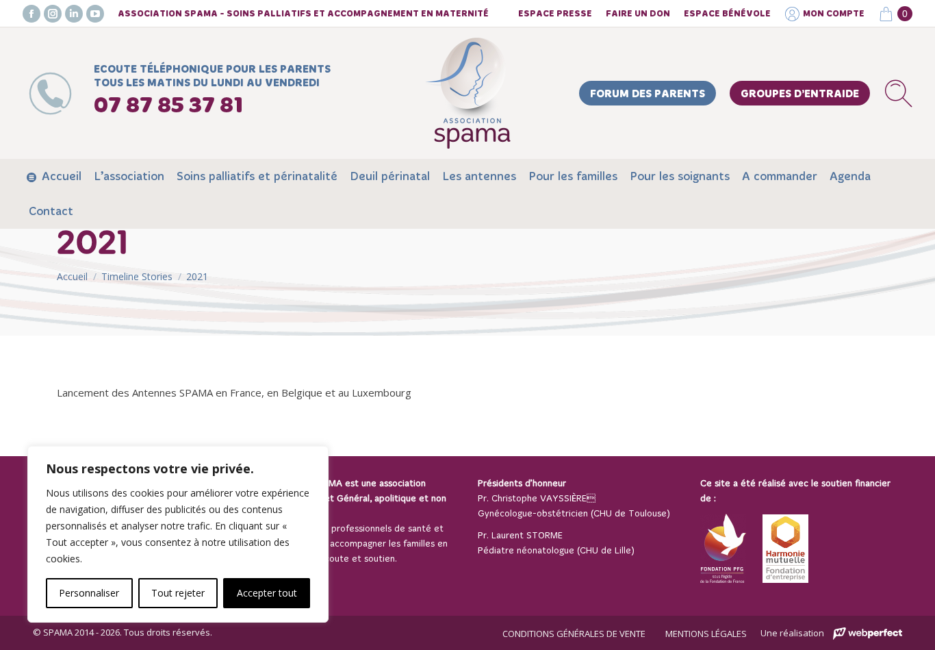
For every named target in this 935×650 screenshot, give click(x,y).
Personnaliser (89, 592)
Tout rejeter (178, 592)
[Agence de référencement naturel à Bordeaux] (867, 634)
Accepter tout (267, 592)
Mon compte (833, 14)
